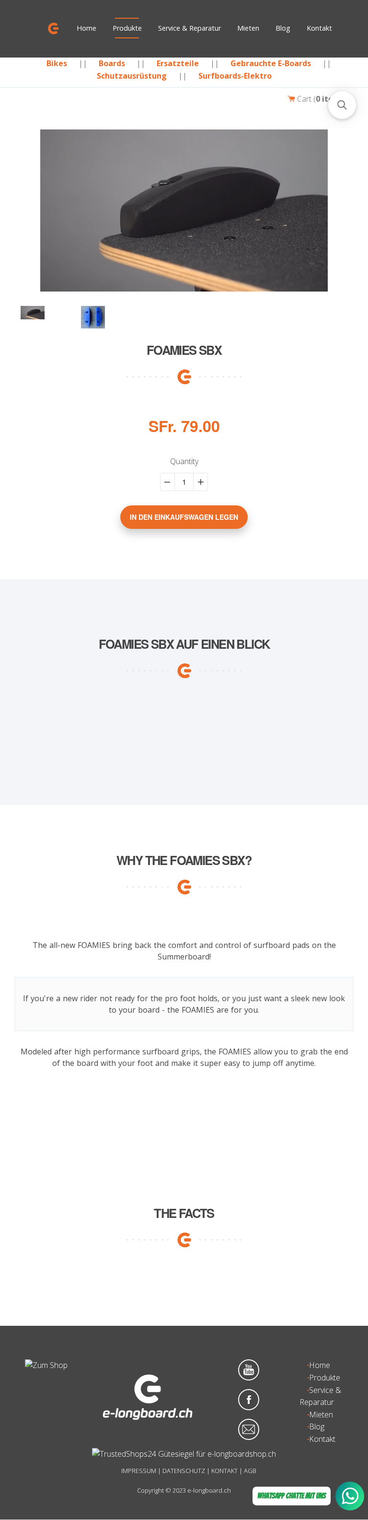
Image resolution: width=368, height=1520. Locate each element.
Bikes (56, 63)
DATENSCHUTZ (183, 1470)
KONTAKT (224, 1470)
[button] (342, 105)
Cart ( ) (322, 99)
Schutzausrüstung (132, 75)
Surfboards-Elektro (235, 75)
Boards (112, 63)
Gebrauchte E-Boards (270, 63)
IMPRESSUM (138, 1470)
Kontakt (319, 28)
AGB (250, 1470)
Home (86, 28)
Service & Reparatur (189, 28)
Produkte (127, 28)
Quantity (184, 461)
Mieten (248, 28)
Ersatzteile (178, 63)
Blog (283, 28)
